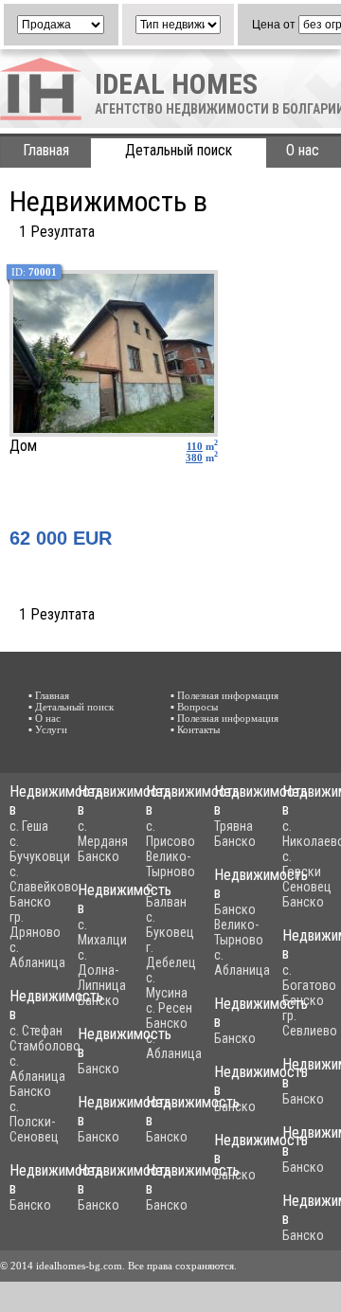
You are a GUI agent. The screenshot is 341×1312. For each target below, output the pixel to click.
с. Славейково (44, 879)
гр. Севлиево (309, 1023)
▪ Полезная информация (224, 695)
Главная (46, 150)
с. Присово (170, 833)
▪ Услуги (47, 729)
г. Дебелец (171, 955)
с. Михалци (102, 932)
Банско (30, 901)
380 (194, 457)
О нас (302, 150)
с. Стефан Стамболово (45, 1038)
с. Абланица (37, 955)
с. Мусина (167, 985)
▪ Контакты (195, 729)
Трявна (233, 826)
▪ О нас (44, 718)
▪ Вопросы (194, 706)
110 (195, 446)
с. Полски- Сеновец (34, 1121)
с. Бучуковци (39, 849)
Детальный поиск (178, 150)
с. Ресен (169, 1007)
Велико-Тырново (170, 864)
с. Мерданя (103, 833)
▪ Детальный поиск (71, 706)
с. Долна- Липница (102, 970)
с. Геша (28, 826)
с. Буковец (170, 924)
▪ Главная (48, 695)
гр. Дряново (35, 924)
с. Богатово (309, 977)
